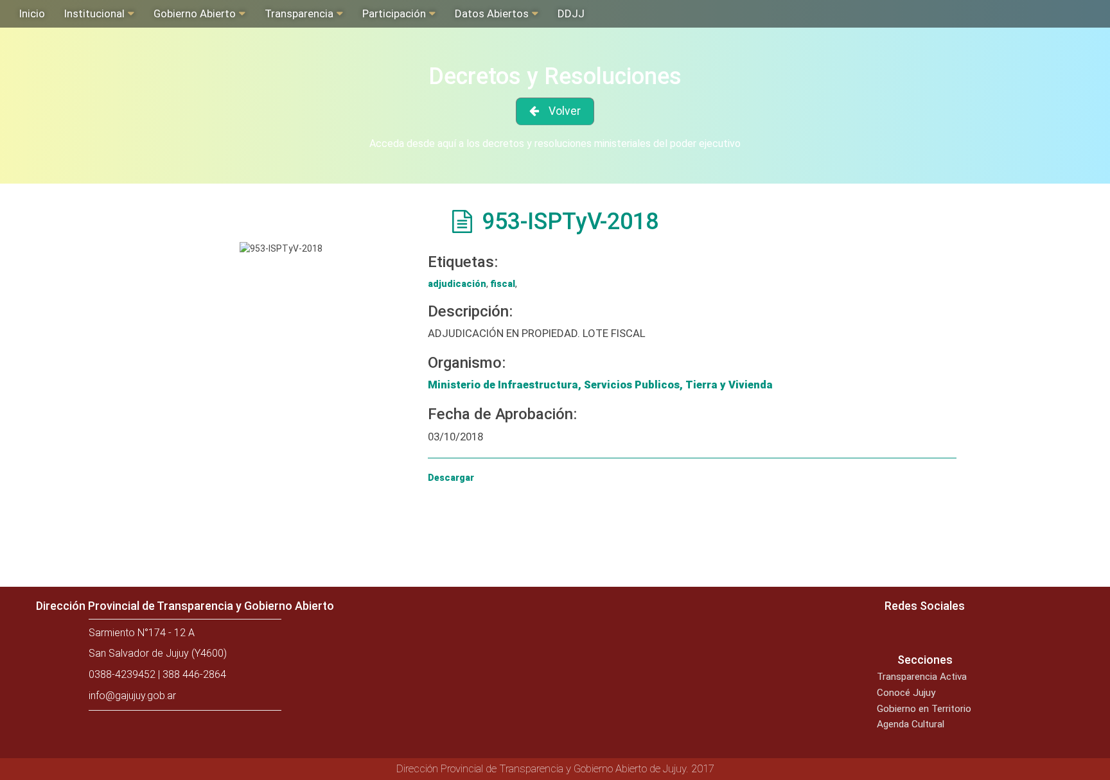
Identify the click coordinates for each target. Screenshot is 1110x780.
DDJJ (571, 13)
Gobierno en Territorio (924, 709)
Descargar (451, 477)
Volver (565, 111)
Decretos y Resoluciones (555, 76)
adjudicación (457, 284)
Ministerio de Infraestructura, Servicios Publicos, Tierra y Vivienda (600, 384)
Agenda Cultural (910, 724)
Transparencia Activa (922, 676)
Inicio (32, 13)
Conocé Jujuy (906, 692)
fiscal (502, 284)
